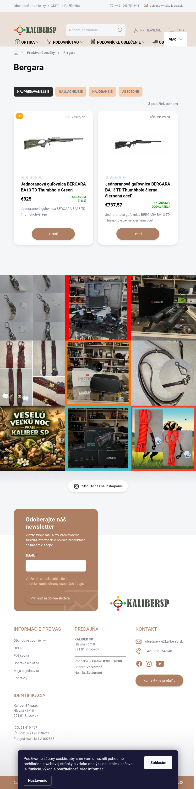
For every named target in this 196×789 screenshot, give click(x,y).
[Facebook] (139, 662)
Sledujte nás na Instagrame (102, 486)
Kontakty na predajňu (159, 680)
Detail (53, 234)
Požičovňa (72, 6)
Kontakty (20, 678)
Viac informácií (92, 769)
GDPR (55, 6)
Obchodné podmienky (30, 6)
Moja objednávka (26, 671)
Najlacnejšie (71, 91)
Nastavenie (37, 780)
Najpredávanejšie (33, 91)
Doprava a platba (26, 663)
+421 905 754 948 (158, 651)
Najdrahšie (102, 91)
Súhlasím (158, 762)
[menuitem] (27, 42)
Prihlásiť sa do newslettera (50, 598)
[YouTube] (160, 662)
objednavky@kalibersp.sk (164, 641)
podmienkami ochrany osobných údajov (55, 584)
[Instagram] (148, 662)
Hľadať (119, 30)
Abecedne (130, 91)
